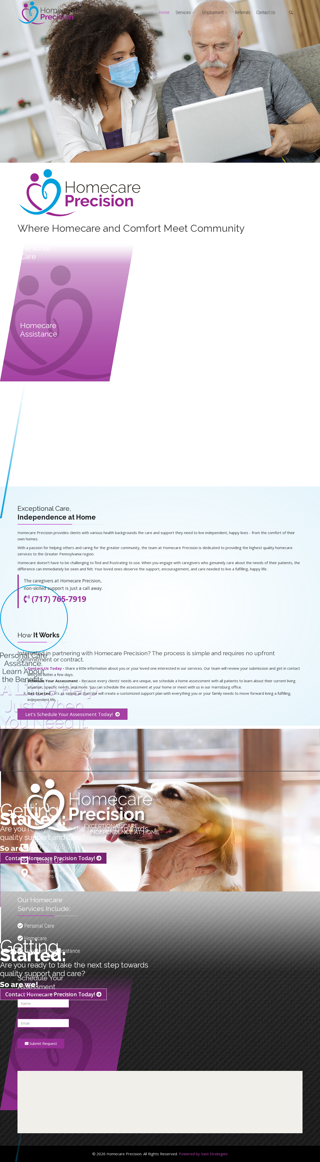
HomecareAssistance (38, 329)
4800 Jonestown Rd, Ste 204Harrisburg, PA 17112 (59, 873)
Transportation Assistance (51, 951)
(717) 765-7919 (59, 846)
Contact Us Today (45, 668)
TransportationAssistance (44, 407)
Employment (213, 12)
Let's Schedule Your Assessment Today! (69, 714)
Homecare (35, 938)
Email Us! (50, 860)
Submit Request (42, 1043)
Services (183, 12)
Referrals (242, 12)
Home (164, 12)
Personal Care (38, 926)
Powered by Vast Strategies (203, 1153)
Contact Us (265, 12)
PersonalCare (35, 252)
